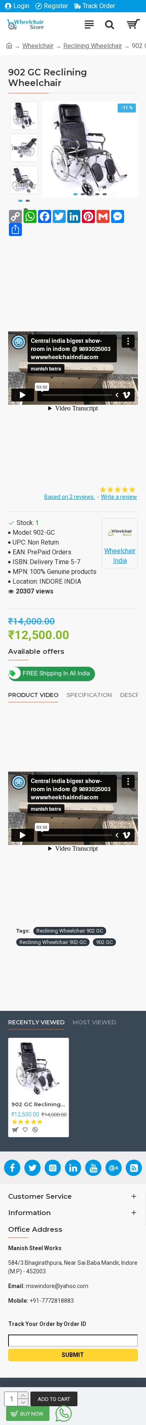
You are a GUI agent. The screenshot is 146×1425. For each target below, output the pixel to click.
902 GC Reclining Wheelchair (38, 1104)
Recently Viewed (36, 1022)
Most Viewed (94, 1022)
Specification (89, 695)
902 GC (104, 942)
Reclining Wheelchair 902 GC (69, 931)
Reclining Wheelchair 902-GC (52, 942)
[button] (75, 194)
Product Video (33, 695)
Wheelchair (38, 46)
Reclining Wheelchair (92, 46)
